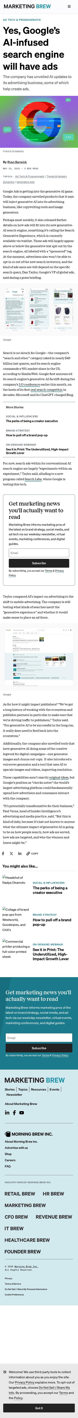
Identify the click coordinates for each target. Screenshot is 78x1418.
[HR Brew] (53, 1194)
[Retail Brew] (20, 1194)
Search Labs (33, 479)
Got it (39, 1408)
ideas (64, 777)
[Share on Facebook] (3, 854)
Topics (23, 1089)
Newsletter (14, 1094)
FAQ (8, 1166)
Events (54, 1089)
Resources (38, 1089)
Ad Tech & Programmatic (29, 176)
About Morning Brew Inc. (21, 1141)
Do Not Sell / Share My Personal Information (26, 1289)
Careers (10, 1160)
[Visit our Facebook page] (14, 1112)
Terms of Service (13, 1283)
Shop (8, 1154)
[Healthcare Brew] (27, 1240)
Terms (63, 1392)
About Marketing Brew (21, 1104)
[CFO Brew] (16, 1217)
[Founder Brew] (23, 1251)
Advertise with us (16, 1148)
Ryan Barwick (17, 162)
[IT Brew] (14, 1228)
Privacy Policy (24, 1382)
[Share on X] (11, 854)
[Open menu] (69, 6)
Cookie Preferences (14, 1294)
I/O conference (29, 384)
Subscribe (39, 563)
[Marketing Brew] (25, 1205)
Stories (10, 1089)
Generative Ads (25, 181)
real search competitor (47, 389)
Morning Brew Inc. (26, 1266)
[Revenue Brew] (54, 1217)
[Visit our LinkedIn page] (7, 1112)
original (54, 777)
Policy (18, 1398)
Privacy (8, 1278)
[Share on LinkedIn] (20, 854)
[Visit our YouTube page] (21, 1112)
